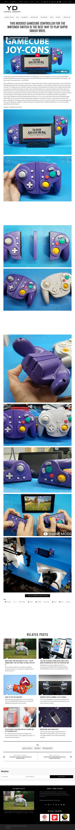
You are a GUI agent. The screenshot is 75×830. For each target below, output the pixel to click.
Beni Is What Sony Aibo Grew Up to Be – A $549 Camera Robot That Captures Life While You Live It (20, 663)
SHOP (32, 1)
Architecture (34, 17)
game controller (27, 748)
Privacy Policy (57, 800)
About (6, 1)
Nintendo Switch (47, 748)
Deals (51, 17)
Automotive (24, 17)
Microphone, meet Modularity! (49, 729)
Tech (17, 17)
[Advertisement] (46, 9)
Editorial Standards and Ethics (46, 800)
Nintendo (37, 748)
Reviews (58, 17)
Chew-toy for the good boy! (13, 697)
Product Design (9, 17)
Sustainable (44, 17)
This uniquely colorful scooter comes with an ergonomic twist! (20, 756)
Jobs (37, 1)
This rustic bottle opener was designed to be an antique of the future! (55, 756)
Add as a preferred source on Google (38, 595)
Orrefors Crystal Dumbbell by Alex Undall (53, 697)
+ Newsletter (66, 17)
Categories (13, 1)
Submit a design (23, 1)
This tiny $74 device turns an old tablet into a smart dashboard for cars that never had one (54, 662)
